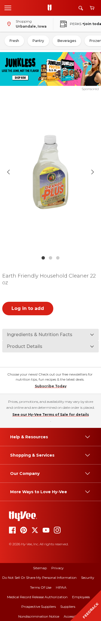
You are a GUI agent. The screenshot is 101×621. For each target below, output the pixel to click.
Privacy (57, 568)
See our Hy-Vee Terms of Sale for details (50, 414)
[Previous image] (8, 172)
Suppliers (67, 606)
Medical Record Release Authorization (37, 597)
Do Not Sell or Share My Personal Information (39, 577)
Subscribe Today (50, 386)
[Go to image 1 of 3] (43, 257)
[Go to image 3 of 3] (57, 257)
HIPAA (61, 587)
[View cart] (92, 8)
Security (87, 577)
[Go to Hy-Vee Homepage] (51, 8)
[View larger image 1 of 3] (50, 172)
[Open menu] (7, 7)
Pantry (38, 41)
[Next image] (92, 172)
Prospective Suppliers (38, 606)
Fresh (14, 41)
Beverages (67, 41)
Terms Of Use (40, 587)
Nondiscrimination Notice (38, 616)
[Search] (80, 8)
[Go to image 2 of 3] (50, 257)
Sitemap (40, 568)
